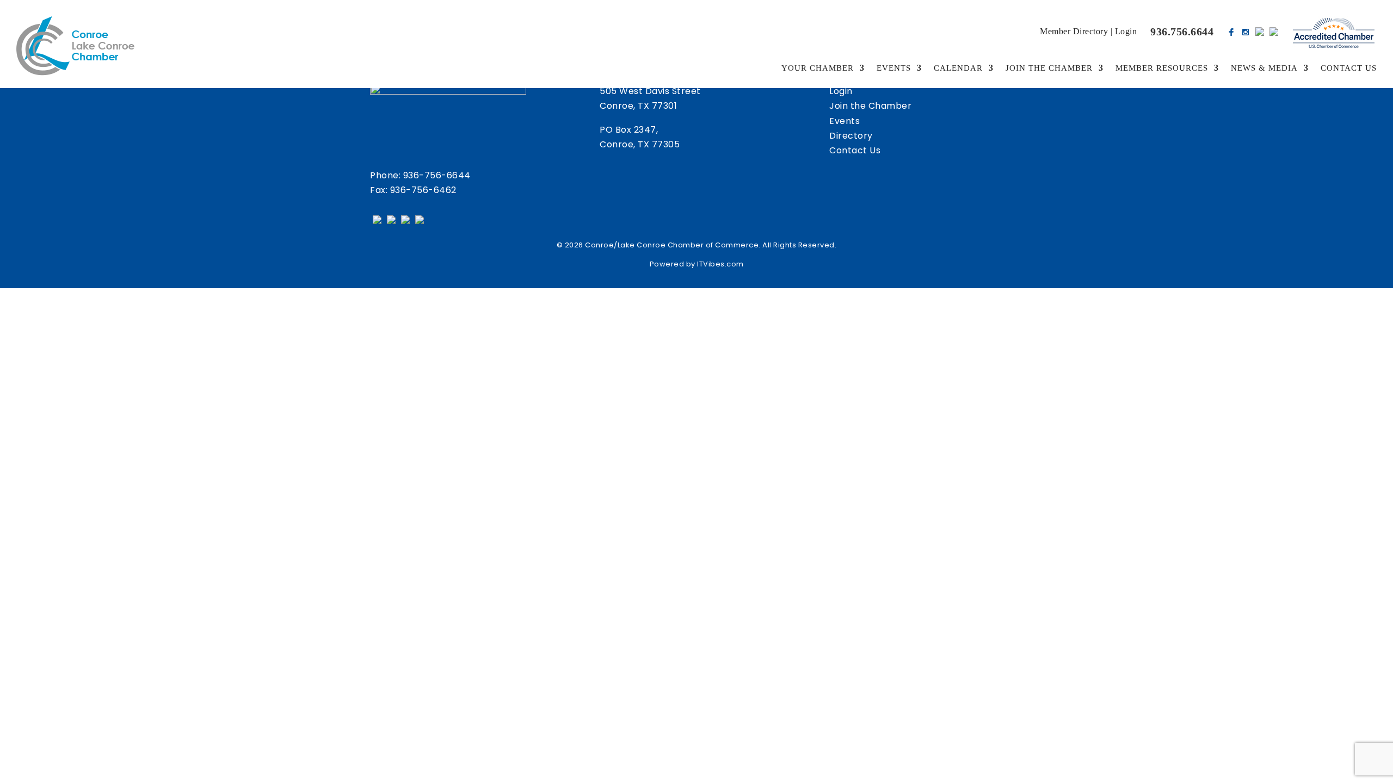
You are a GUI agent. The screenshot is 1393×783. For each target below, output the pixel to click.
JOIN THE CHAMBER (1049, 68)
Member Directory (1074, 31)
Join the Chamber (870, 106)
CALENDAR (958, 68)
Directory (851, 135)
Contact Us (854, 150)
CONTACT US (1349, 68)
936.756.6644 (1181, 32)
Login (1126, 31)
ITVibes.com (720, 264)
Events (844, 121)
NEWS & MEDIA (1264, 68)
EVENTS (894, 68)
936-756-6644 (437, 175)
